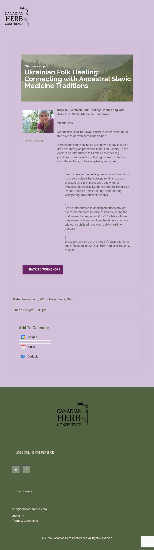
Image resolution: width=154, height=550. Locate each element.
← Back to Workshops (42, 269)
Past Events (24, 491)
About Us (18, 516)
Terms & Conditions (25, 521)
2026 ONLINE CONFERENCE (35, 452)
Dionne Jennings (34, 141)
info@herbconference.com (29, 509)
